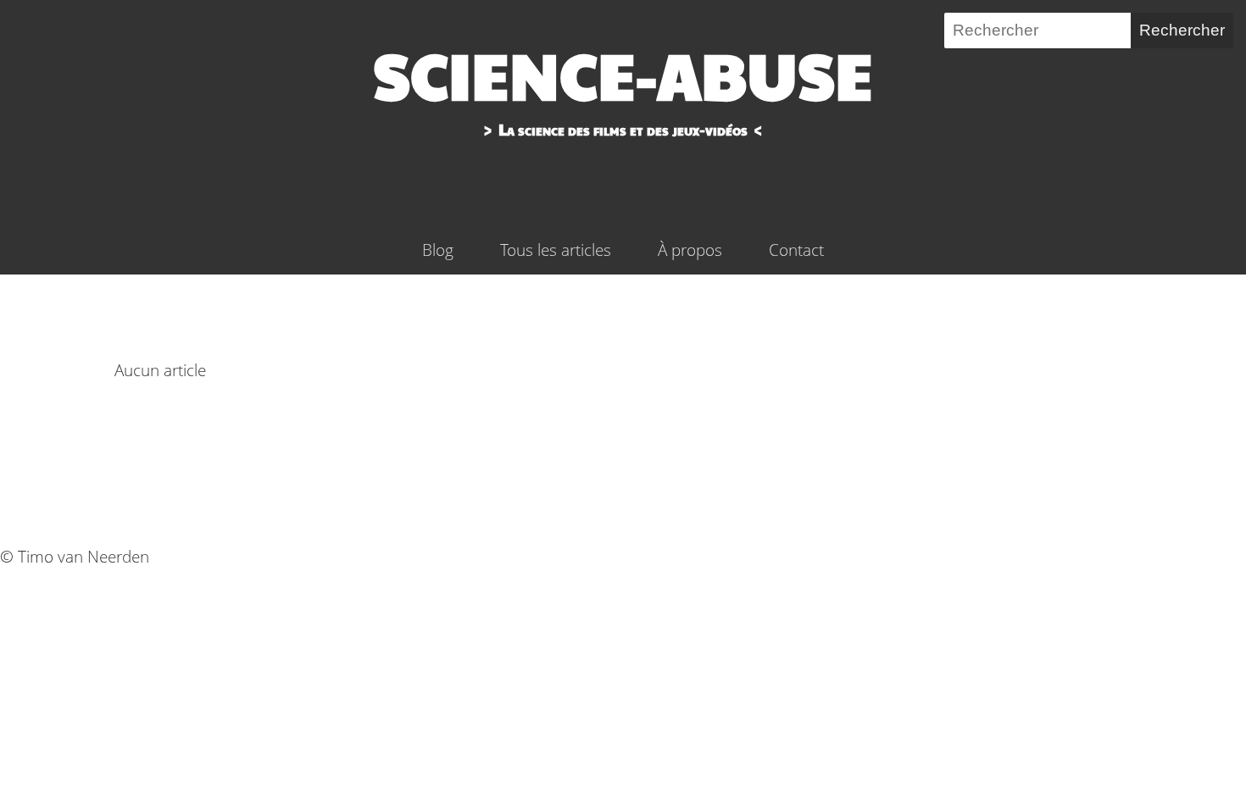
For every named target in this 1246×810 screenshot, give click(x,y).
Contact (796, 249)
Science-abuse (623, 74)
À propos (690, 249)
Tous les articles (555, 249)
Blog (437, 249)
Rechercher (1182, 30)
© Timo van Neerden (74, 556)
